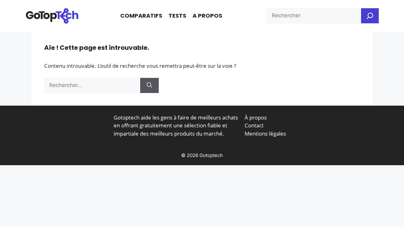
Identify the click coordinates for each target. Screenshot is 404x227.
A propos (207, 16)
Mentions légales (265, 133)
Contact (254, 125)
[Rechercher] (149, 85)
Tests (177, 16)
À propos (256, 117)
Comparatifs (141, 16)
